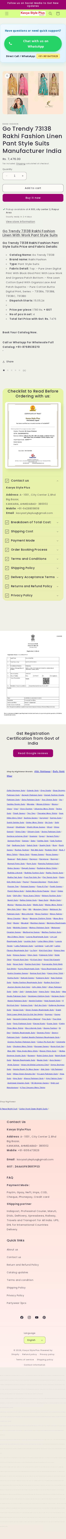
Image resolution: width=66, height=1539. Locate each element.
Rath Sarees (22, 859)
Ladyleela (39, 946)
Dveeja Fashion (50, 1028)
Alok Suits (45, 1069)
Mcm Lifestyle (28, 914)
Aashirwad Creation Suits (18, 1083)
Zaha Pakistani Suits (31, 799)
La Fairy (33, 950)
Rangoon (33, 859)
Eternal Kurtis (39, 1023)
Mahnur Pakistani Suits (39, 927)
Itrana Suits (44, 991)
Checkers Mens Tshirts (23, 1046)
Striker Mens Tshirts (34, 822)
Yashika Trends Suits (16, 804)
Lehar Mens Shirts (45, 941)
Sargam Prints (53, 836)
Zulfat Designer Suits (16, 790)
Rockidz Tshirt (51, 850)
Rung (54, 845)
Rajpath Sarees (28, 868)
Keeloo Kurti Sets (32, 964)
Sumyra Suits (55, 818)
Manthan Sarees (37, 923)
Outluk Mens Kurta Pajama (37, 891)
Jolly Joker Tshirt (39, 987)
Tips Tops (31, 813)
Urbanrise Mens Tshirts (44, 809)
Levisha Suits (30, 941)
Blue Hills (11, 1051)
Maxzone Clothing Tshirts (40, 918)
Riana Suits (24, 854)
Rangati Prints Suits (16, 863)
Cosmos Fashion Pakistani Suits (21, 1042)
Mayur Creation (14, 918)
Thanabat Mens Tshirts (47, 813)
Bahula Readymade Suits (24, 1060)
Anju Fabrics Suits (54, 1078)
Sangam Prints (13, 841)
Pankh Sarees (56, 886)
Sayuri (42, 836)
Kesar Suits (18, 964)
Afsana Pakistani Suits (34, 1078)
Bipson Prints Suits (48, 1051)
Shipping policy (45, 1359)
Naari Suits (43, 900)
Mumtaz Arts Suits (23, 905)
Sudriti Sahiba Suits (15, 822)
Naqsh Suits (12, 900)
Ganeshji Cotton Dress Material (26, 1019)
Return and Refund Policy (23, 1264)
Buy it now (33, 198)
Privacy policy (47, 1354)
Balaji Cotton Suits (45, 1055)
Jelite (15, 991)
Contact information (34, 1364)
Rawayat (11, 859)
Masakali (25, 923)
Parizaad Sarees (28, 886)
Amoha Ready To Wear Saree (26, 1069)
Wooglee (31, 804)
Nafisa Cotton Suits (28, 900)
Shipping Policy (16, 1287)
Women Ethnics (43, 804)
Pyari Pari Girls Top (32, 877)
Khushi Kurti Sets (20, 959)
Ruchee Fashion (22, 850)
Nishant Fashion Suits (51, 895)
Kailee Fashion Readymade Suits (27, 982)
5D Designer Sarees (40, 1083)
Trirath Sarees (19, 813)
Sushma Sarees (31, 818)
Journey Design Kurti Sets (18, 987)
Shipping (20, 163)
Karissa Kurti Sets (38, 973)
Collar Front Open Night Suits (33, 1109)
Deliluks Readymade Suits (23, 1033)
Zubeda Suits (33, 790)
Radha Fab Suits (14, 877)
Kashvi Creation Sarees (17, 973)
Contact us (14, 1257)
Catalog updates (17, 1272)
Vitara (9, 809)
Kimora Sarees (19, 955)
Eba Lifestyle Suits (33, 1028)
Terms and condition (20, 1280)
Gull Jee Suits (41, 1005)
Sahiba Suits (42, 841)
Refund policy (29, 1354)
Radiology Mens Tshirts (47, 868)
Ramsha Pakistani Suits (48, 863)
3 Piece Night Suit (8, 1109)
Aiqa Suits (17, 1078)
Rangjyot (54, 859)
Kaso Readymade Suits (51, 969)
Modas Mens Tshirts (53, 905)
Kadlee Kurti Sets (51, 982)
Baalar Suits (42, 1060)
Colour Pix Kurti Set (45, 1042)
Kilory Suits (32, 955)
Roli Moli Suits (37, 850)
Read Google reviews (33, 753)
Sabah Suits (32, 845)
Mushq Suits (55, 900)
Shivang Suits (33, 831)
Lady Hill (49, 946)
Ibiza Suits (55, 991)
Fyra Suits (46, 1019)
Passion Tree (13, 886)
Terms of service (25, 1359)
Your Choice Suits (49, 799)
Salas (33, 841)
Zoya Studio (45, 790)
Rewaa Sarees (37, 854)
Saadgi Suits (45, 845)
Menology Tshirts (40, 909)
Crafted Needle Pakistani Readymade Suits (41, 1037)
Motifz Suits (38, 905)
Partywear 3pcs (16, 1303)
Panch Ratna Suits (15, 891)
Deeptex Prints (43, 1033)
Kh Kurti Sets (36, 959)
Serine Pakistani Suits (51, 831)
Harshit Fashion (35, 1001)
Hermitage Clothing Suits (39, 996)
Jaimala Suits (31, 991)
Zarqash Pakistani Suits (32, 795)
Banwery (31, 1055)
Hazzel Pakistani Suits (17, 1001)
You (60, 799)
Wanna (55, 804)
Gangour (48, 1014)
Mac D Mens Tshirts (15, 937)
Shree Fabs (20, 831)
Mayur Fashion (41, 914)
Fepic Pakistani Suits (22, 1023)
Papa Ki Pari (42, 886)
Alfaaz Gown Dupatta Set (24, 1074)
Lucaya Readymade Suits (37, 937)
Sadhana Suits (18, 845)
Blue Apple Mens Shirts (27, 1051)
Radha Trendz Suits (54, 873)
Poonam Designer (38, 882)
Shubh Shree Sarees (36, 827)
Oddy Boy (17, 895)
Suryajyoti (43, 818)
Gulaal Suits (18, 1010)
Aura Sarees (55, 1060)
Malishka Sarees (20, 927)
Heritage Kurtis (57, 996)
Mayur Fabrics (56, 914)
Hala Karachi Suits (52, 1001)
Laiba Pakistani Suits (23, 946)
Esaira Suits (52, 1023)
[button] (6, 13)
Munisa (10, 905)
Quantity (7, 169)
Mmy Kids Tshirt (14, 909)
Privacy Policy (15, 1295)
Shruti (49, 827)
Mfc (29, 909)
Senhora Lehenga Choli (17, 836)
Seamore (33, 836)
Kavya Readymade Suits (29, 969)
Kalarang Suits (42, 978)
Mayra (25, 918)
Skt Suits (49, 822)
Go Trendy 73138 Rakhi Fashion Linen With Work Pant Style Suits (30, 233)
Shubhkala (20, 827)
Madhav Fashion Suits (51, 932)
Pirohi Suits (53, 882)
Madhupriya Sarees (31, 932)
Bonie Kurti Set (57, 1046)
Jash (21, 991)
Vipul (16, 809)
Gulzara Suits (27, 1005)
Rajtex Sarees (13, 868)
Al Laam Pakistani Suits (47, 1074)
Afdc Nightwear (42, 771)
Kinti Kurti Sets (45, 950)
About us (12, 1249)
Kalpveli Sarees (27, 978)
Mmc (25, 909)
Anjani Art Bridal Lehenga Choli (35, 1065)
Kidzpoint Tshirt (46, 955)
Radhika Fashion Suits (34, 873)
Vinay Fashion (26, 809)
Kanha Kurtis (13, 978)
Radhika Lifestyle (15, 873)
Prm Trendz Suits (49, 877)
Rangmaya (44, 859)
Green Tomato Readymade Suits (40, 1010)
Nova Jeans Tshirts (31, 895)
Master (16, 923)
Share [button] (10, 361)
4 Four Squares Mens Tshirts (32, 1087)
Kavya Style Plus (31, 1350)
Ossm (53, 891)
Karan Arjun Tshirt (55, 973)
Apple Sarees (13, 1065)
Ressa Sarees (52, 854)
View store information (20, 221)
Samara (25, 841)
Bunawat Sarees (41, 1046)
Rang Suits (31, 863)
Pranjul (26, 882)
